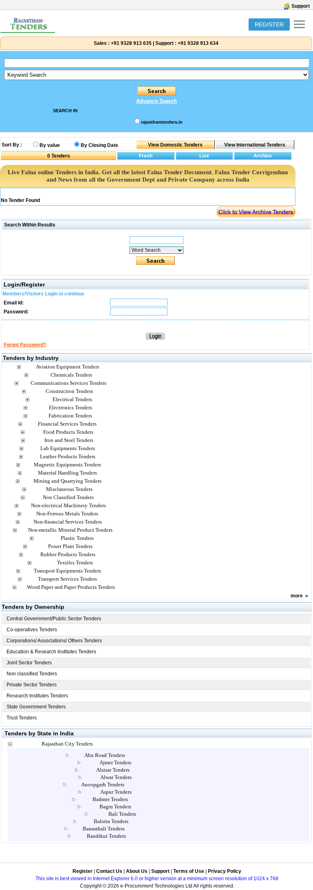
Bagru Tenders (115, 806)
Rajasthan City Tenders (67, 744)
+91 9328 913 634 (198, 43)
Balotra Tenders (111, 821)
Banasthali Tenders (104, 829)
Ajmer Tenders (115, 762)
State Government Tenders (36, 707)
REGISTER (269, 24)
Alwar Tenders (116, 777)
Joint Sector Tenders (29, 663)
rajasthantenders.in (162, 122)
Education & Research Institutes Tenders (51, 652)
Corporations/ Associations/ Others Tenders (54, 641)
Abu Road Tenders (104, 755)
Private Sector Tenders (32, 685)
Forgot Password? (25, 345)
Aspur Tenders (116, 792)
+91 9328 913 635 (131, 43)
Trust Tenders (22, 718)
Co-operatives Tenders (32, 630)
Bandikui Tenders (106, 836)
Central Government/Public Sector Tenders (54, 618)
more (297, 596)
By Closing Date (99, 145)
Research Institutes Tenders (37, 696)
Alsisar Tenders (113, 770)
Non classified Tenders (32, 674)
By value (50, 145)
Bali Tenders (122, 814)
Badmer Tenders (110, 799)
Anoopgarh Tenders (102, 784)
